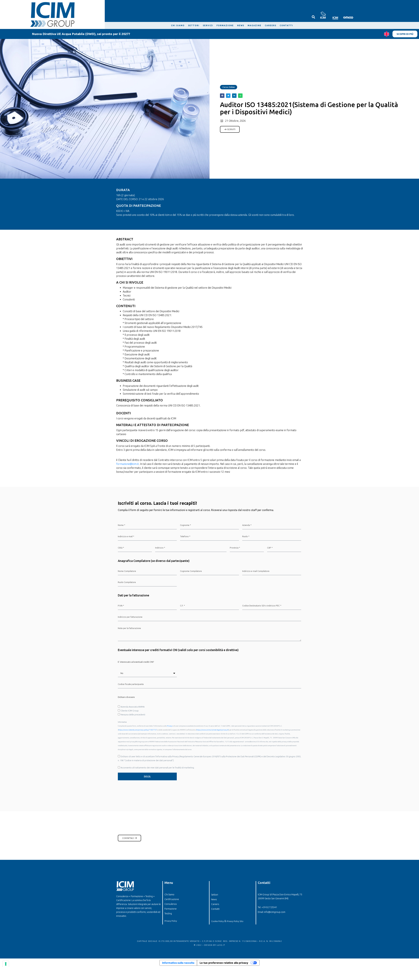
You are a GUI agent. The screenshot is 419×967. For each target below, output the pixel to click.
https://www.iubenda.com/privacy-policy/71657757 (137, 730)
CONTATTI (286, 25)
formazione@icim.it (127, 463)
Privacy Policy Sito (235, 921)
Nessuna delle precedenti (133, 714)
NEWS (240, 25)
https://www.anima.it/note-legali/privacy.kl (212, 730)
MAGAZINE (254, 25)
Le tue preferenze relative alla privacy (224, 962)
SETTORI (193, 25)
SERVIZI (208, 25)
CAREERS (270, 25)
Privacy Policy (170, 921)
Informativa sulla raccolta (178, 962)
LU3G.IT (221, 945)
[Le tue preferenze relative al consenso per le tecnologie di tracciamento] (6, 964)
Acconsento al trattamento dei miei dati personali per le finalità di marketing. (157, 767)
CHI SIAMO (178, 25)
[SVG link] (323, 15)
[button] (222, 95)
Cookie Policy (217, 921)
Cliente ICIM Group (130, 710)
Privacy (169, 726)
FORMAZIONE (225, 25)
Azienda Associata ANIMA (133, 707)
